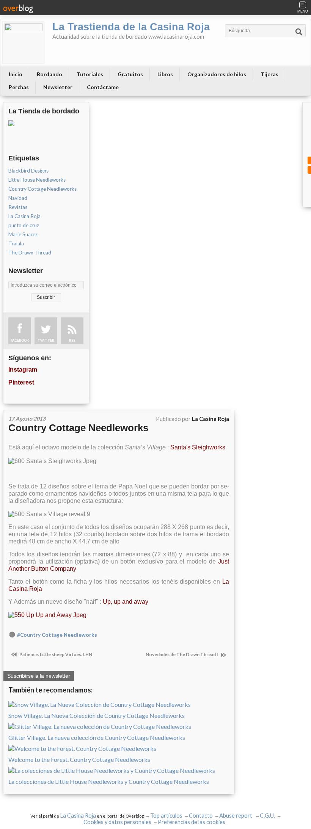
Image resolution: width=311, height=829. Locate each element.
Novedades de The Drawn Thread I (182, 654)
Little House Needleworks (37, 180)
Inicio (15, 74)
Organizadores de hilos (216, 74)
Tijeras (269, 74)
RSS (72, 340)
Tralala (16, 243)
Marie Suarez (23, 234)
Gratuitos (130, 74)
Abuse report (236, 815)
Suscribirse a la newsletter (38, 676)
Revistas (17, 207)
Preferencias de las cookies (191, 822)
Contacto (201, 815)
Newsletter (57, 87)
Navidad (17, 198)
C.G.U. (267, 815)
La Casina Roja (24, 216)
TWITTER (46, 340)
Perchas (19, 87)
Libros (165, 74)
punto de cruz (23, 225)
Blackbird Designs (28, 171)
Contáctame (103, 87)
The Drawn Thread (29, 253)
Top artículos (166, 815)
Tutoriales (90, 74)
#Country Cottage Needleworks (57, 635)
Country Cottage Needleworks (42, 189)
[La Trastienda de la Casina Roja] (23, 42)
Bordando (49, 74)
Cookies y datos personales (117, 822)
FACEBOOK (20, 340)
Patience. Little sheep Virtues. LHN (55, 654)
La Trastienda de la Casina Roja (131, 27)
